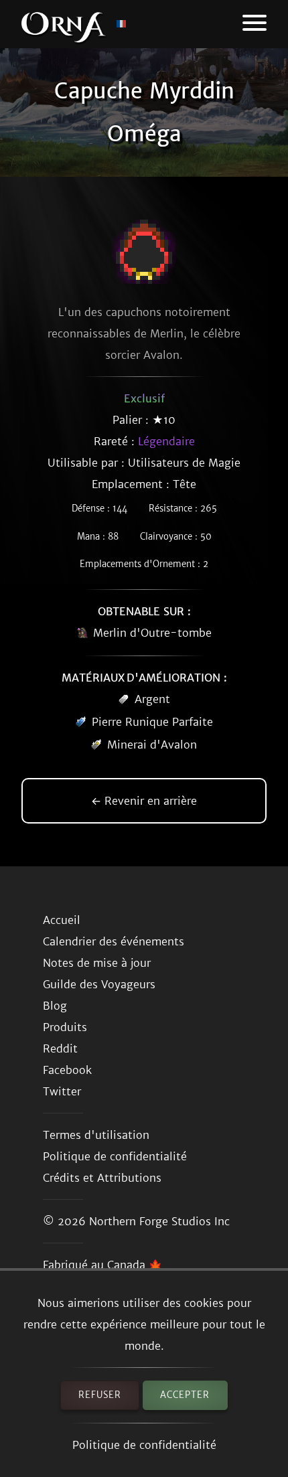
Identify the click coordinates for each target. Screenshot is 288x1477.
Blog (55, 1005)
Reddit (60, 1048)
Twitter (62, 1091)
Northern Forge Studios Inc (159, 1221)
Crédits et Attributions (102, 1177)
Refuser (99, 1395)
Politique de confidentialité (144, 1445)
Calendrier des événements (113, 941)
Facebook (67, 1070)
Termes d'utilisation (96, 1135)
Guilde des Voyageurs (99, 984)
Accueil (61, 920)
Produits (65, 1027)
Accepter (185, 1395)
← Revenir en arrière (144, 800)
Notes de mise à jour (97, 962)
